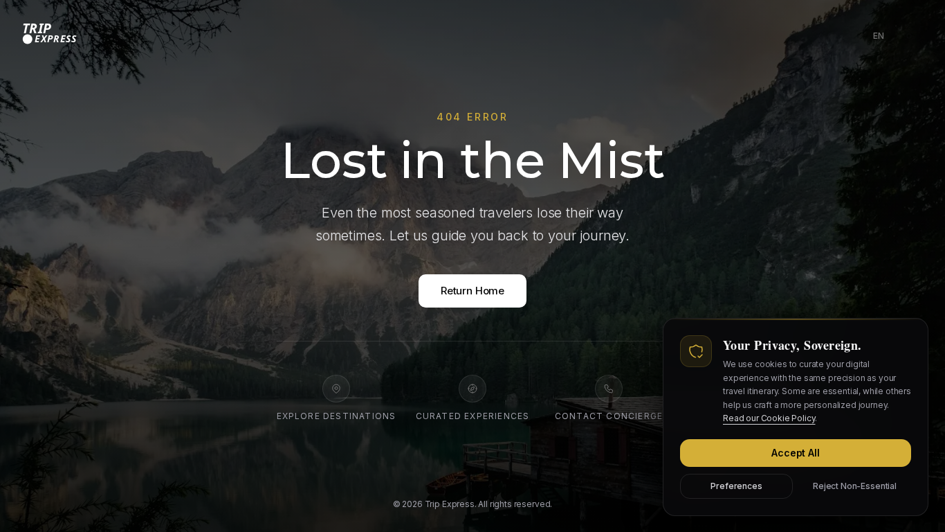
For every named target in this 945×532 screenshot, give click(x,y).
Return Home (472, 290)
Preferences (736, 485)
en (881, 38)
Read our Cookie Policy (769, 418)
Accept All (795, 452)
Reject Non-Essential (855, 485)
